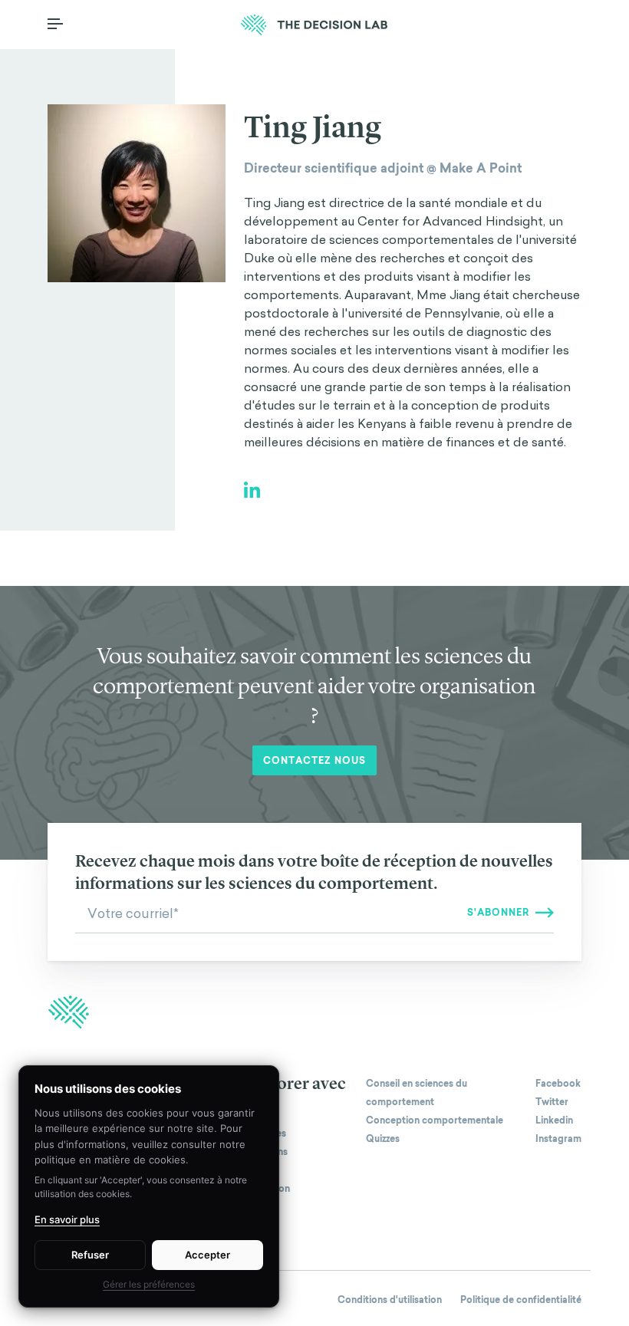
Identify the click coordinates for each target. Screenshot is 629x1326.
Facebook (558, 1084)
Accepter (207, 1255)
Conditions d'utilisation (390, 1300)
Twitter (551, 1102)
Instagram (558, 1139)
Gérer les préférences (149, 1284)
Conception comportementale (434, 1120)
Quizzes (383, 1139)
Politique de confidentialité (520, 1300)
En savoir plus (67, 1219)
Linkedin (554, 1120)
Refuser (90, 1255)
